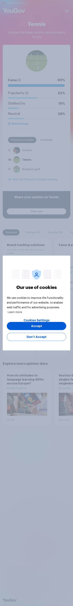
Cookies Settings (37, 320)
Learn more (15, 312)
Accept (36, 326)
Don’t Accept (37, 336)
